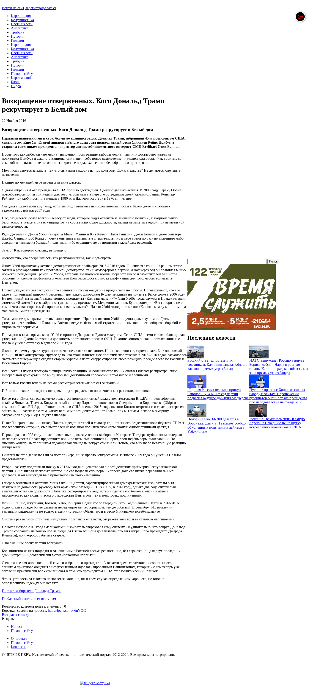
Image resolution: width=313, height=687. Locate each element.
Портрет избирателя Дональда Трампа (31, 591)
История (17, 36)
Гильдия (17, 40)
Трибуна (17, 32)
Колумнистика (22, 20)
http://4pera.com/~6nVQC (67, 610)
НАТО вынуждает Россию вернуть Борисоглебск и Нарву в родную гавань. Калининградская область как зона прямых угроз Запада (278, 366)
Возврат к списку (15, 615)
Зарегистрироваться (40, 8)
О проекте (19, 638)
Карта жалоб (21, 78)
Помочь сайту (22, 73)
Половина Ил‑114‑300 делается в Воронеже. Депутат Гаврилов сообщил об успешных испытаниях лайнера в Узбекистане (217, 425)
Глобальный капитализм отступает (29, 598)
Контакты (18, 647)
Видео (16, 86)
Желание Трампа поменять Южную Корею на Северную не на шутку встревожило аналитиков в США (277, 423)
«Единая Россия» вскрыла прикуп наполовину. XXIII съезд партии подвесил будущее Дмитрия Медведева (218, 394)
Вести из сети (22, 24)
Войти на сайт (13, 8)
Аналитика (19, 28)
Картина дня (21, 16)
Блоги (15, 82)
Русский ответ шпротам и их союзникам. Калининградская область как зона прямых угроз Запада (217, 364)
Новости (18, 626)
